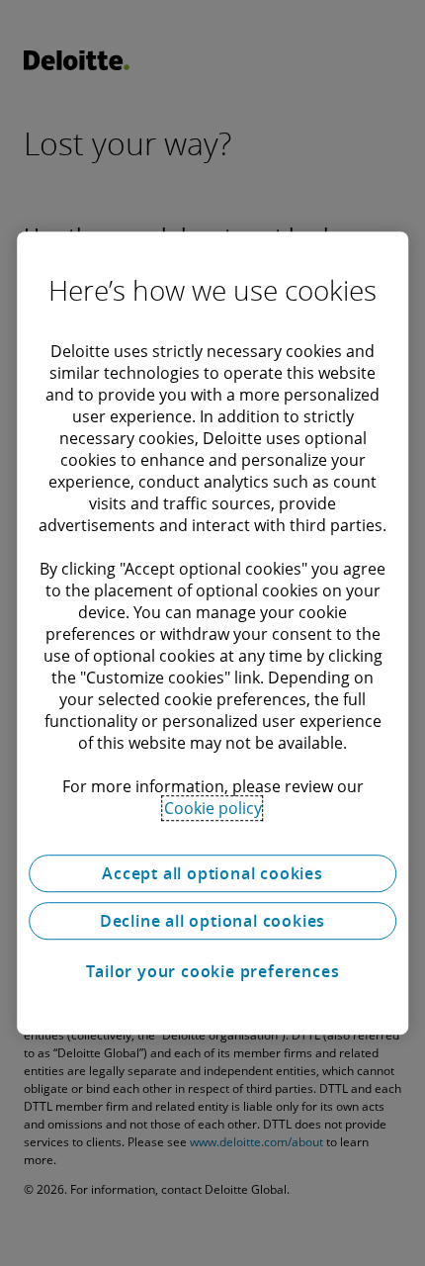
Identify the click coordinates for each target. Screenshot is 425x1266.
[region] (212, 633)
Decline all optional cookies (212, 921)
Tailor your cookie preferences (213, 971)
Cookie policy (213, 808)
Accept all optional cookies (212, 873)
